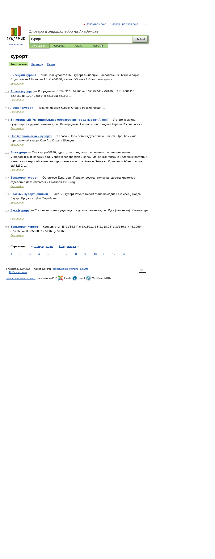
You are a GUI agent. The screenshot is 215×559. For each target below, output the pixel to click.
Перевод (37, 64)
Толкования (39, 45)
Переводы (59, 45)
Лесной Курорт (21, 107)
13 (123, 254)
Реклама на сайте (78, 269)
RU (143, 24)
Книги (78, 45)
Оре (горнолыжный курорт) (31, 136)
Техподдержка (60, 269)
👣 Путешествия (18, 272)
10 (95, 254)
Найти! (140, 39)
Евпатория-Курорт (24, 226)
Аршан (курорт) (22, 91)
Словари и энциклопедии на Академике (63, 31)
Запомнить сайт (96, 24)
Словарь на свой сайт (124, 24)
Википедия (17, 83)
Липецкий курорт (23, 75)
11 (104, 254)
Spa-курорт (18, 152)
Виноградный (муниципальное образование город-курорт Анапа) (59, 119)
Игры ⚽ (98, 45)
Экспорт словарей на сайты (20, 278)
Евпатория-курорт (24, 177)
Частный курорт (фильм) (29, 194)
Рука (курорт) (20, 210)
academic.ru (16, 44)
